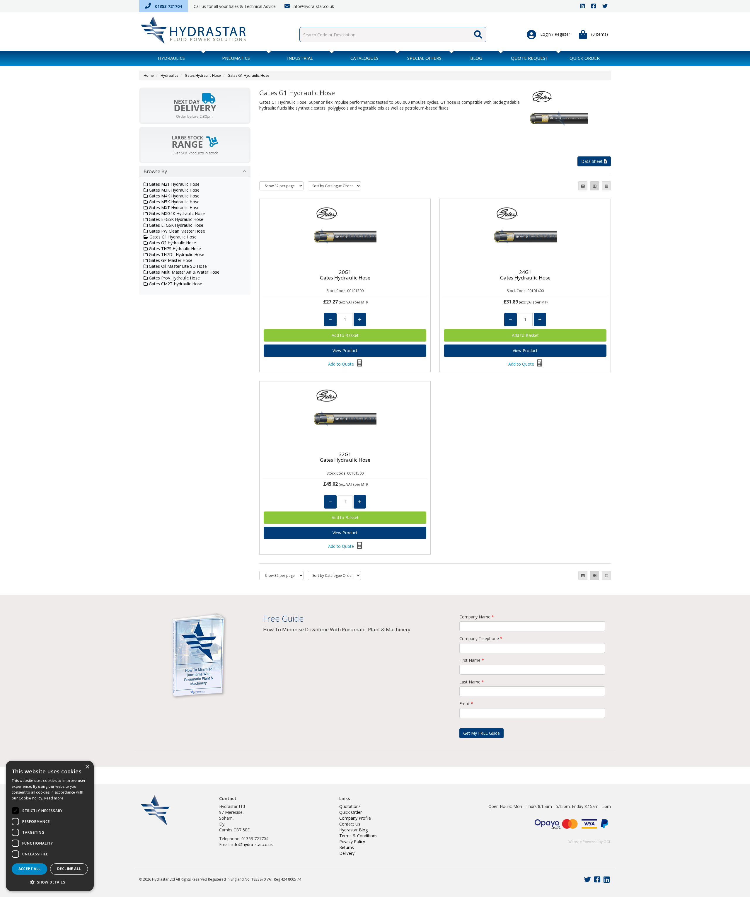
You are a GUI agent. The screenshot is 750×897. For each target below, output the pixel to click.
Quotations (350, 806)
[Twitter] (605, 6)
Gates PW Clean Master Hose (176, 231)
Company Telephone (480, 638)
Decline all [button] (69, 868)
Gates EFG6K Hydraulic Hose (175, 225)
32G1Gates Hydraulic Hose (345, 457)
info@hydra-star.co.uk (313, 6)
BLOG (476, 58)
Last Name (471, 682)
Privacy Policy (352, 841)
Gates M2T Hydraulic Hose (174, 184)
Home (149, 75)
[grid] (594, 185)
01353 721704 (168, 6)
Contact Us (349, 824)
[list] (606, 185)
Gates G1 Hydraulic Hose (248, 75)
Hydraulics (171, 58)
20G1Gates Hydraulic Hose (345, 275)
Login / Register (554, 34)
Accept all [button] (29, 868)
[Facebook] (593, 6)
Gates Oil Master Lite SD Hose (177, 266)
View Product (345, 350)
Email (466, 703)
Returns (346, 847)
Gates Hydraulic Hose (203, 75)
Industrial (300, 58)
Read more (54, 798)
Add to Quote (341, 364)
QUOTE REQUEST (529, 58)
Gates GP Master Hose (170, 260)
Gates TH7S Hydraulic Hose (174, 248)
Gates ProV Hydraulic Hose (174, 278)
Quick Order (350, 812)
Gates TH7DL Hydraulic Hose (176, 254)
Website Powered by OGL (589, 841)
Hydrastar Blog (353, 830)
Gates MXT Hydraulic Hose (174, 207)
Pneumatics (236, 58)
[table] (582, 185)
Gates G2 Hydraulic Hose (172, 242)
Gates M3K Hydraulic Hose (174, 190)
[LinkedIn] (582, 6)
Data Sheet (592, 161)
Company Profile (355, 818)
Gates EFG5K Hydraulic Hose (175, 219)
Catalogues (364, 58)
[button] (50, 882)
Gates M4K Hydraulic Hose (174, 196)
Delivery (346, 853)
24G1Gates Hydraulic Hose (525, 275)
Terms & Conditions (358, 835)
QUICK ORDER (585, 58)
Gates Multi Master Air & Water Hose (183, 272)
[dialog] (50, 826)
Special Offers (424, 58)
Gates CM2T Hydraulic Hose (175, 284)
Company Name (476, 617)
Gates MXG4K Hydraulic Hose (176, 213)
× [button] (87, 767)
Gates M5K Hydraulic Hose (174, 201)
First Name (471, 660)
